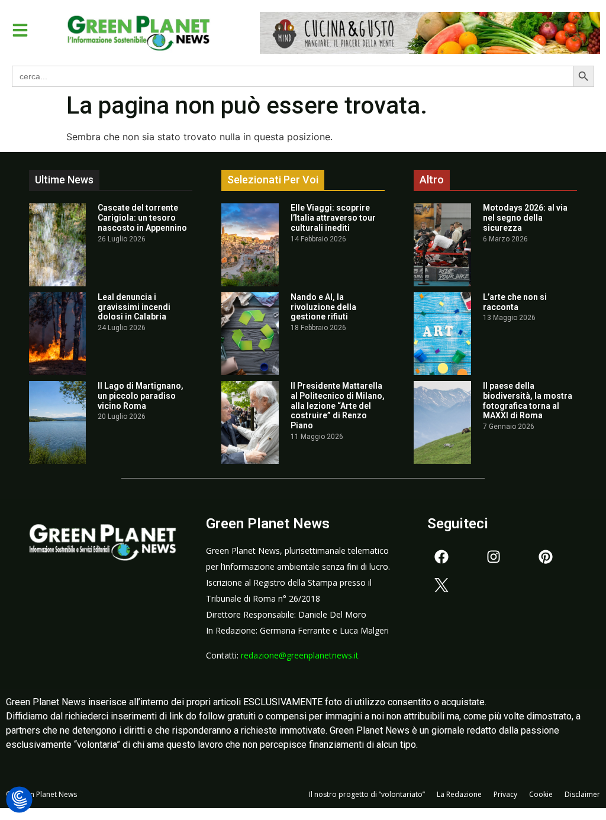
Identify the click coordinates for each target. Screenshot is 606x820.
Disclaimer (582, 794)
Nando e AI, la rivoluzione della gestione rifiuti (323, 307)
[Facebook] (441, 557)
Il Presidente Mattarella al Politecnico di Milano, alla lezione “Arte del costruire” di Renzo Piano (338, 405)
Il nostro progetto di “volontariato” (367, 794)
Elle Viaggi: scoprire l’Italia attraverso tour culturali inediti (333, 218)
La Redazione (459, 794)
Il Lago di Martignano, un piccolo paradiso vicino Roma (140, 396)
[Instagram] (493, 557)
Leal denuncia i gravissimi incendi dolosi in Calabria (134, 307)
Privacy (505, 794)
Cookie (541, 794)
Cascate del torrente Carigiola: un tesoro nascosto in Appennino (142, 218)
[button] (20, 30)
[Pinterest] (545, 557)
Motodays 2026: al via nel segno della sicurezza (525, 218)
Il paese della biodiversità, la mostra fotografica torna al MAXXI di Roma (527, 400)
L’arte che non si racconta (515, 302)
